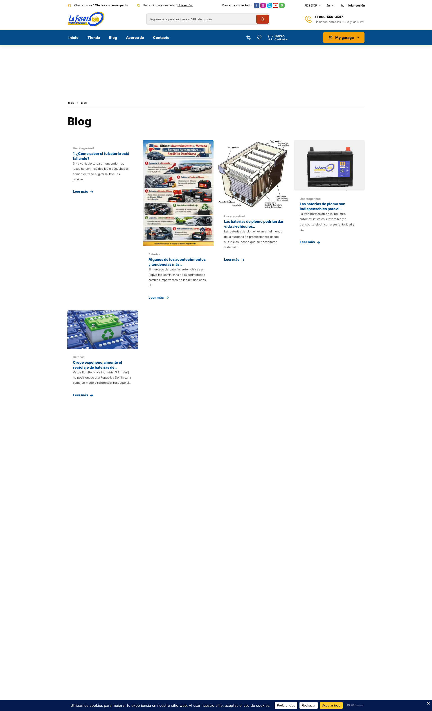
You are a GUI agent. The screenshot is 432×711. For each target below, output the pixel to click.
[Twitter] (269, 5)
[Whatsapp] (282, 5)
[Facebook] (256, 5)
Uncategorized (83, 148)
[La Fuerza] (86, 19)
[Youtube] (275, 5)
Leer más (80, 191)
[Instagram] (263, 5)
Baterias (154, 254)
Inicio (71, 102)
